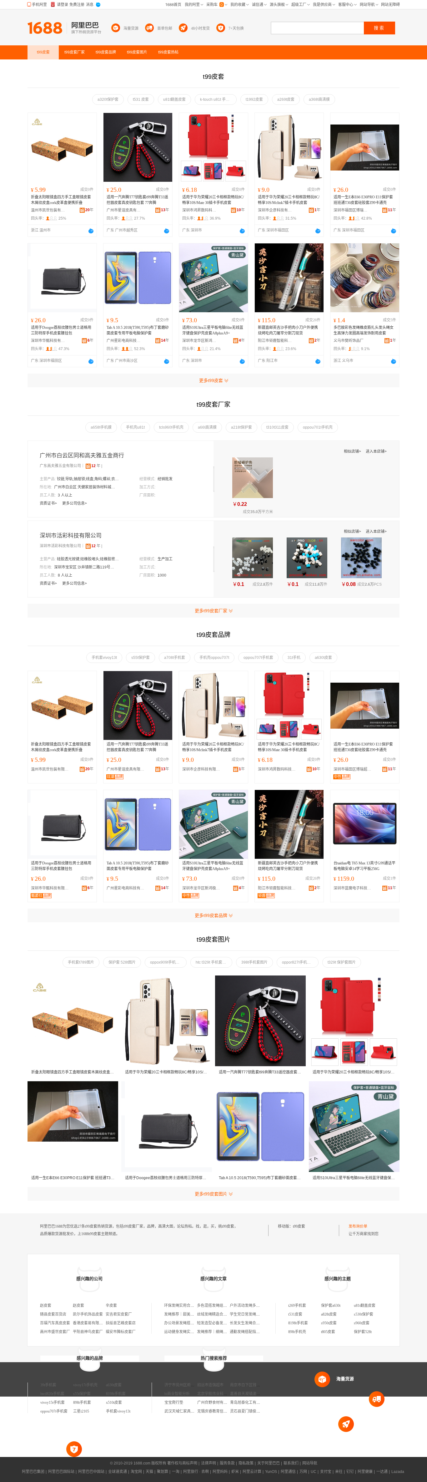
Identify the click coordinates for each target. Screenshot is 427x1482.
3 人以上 (65, 495)
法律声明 (208, 1463)
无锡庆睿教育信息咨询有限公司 (223, 1411)
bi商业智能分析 (177, 1394)
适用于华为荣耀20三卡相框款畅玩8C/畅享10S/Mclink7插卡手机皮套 (288, 200)
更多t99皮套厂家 (211, 610)
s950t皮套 (329, 1323)
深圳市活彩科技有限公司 (71, 535)
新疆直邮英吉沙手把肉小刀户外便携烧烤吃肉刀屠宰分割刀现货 (288, 330)
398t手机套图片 (254, 962)
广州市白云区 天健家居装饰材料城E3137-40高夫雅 (85, 487)
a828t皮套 (329, 1314)
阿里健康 (365, 1471)
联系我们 (291, 1463)
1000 (162, 575)
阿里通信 (288, 1471)
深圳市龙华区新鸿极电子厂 (199, 341)
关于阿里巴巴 (268, 1463)
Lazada (397, 1471)
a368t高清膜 (319, 99)
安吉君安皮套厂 (119, 1314)
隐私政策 (246, 1463)
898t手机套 (82, 1402)
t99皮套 (299, 1226)
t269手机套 (297, 1305)
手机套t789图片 (81, 962)
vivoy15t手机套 (52, 1402)
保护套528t (363, 1332)
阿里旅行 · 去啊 (196, 1471)
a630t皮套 (323, 657)
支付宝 (325, 1471)
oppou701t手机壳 (318, 427)
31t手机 (294, 657)
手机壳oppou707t (214, 657)
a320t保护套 (108, 99)
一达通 (382, 1471)
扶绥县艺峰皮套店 (121, 1323)
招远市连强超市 (210, 1385)
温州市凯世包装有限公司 (48, 210)
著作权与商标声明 (182, 1463)
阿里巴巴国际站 (61, 1471)
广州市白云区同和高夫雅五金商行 (82, 455)
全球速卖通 (117, 1471)
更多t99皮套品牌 (211, 915)
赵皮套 (45, 1305)
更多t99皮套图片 (211, 1193)
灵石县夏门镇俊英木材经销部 (254, 1411)
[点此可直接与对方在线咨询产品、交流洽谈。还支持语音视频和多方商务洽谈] (90, 231)
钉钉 (350, 1471)
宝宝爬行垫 (173, 1402)
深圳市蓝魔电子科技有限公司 (354, 888)
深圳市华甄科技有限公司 (48, 341)
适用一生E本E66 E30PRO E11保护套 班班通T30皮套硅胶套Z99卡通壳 (363, 200)
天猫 (149, 1471)
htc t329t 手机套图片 (213, 962)
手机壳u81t (135, 427)
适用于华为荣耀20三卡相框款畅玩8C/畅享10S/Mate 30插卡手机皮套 (213, 200)
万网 (303, 1471)
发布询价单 (358, 1226)
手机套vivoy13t (104, 657)
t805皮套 (328, 1332)
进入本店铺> (376, 451)
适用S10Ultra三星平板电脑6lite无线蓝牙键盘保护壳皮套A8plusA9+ (212, 330)
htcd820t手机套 (52, 1394)
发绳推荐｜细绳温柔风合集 (219, 1332)
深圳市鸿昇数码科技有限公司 (199, 210)
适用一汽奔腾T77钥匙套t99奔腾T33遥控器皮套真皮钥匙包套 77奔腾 (137, 200)
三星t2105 (81, 1411)
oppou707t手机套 (258, 657)
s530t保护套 (363, 1314)
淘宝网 (136, 1471)
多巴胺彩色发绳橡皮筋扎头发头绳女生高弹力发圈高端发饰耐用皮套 (364, 330)
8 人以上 (65, 575)
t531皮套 (295, 1314)
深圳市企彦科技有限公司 (275, 210)
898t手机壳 (297, 1332)
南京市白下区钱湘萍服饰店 (252, 1385)
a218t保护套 (241, 427)
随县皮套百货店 (53, 1314)
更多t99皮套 (211, 380)
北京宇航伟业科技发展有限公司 (223, 1394)
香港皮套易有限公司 (90, 1323)
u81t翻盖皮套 (174, 99)
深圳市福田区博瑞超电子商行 (351, 210)
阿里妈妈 (220, 1471)
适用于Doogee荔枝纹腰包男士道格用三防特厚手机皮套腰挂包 (61, 330)
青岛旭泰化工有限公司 (249, 1402)
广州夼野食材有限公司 (216, 1402)
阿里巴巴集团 (33, 1471)
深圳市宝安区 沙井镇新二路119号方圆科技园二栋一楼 (85, 567)
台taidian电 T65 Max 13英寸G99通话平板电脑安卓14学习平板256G (364, 866)
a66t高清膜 (207, 427)
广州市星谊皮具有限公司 (124, 210)
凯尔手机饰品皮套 (88, 1314)
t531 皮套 (141, 99)
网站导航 (309, 1463)
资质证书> (49, 503)
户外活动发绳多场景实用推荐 (254, 1305)
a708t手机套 (174, 657)
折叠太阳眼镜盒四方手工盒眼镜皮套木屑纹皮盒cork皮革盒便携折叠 (61, 200)
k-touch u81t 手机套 (216, 99)
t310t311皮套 (277, 427)
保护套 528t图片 (122, 962)
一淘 (175, 1471)
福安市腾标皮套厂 (121, 1332)
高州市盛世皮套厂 (55, 1332)
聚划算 (162, 1471)
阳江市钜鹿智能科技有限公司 (275, 341)
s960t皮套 (361, 1323)
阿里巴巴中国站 (91, 1471)
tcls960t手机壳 (171, 427)
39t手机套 (48, 1385)
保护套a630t (330, 1305)
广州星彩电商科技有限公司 (124, 341)
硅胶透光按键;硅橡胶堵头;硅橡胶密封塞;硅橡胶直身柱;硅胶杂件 (88, 559)
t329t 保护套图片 (342, 962)
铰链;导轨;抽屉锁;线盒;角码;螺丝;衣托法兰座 (88, 479)
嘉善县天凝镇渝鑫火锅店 (250, 1394)
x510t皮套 (114, 1402)
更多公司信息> (74, 503)
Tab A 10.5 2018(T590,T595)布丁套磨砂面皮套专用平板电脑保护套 (138, 330)
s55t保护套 (140, 657)
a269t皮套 (285, 99)
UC (313, 1471)
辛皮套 (111, 1305)
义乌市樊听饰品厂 (349, 341)
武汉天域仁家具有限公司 (185, 1411)
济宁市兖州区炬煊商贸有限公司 (190, 1385)
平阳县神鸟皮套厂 (88, 1332)
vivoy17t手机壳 (85, 1385)
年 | (96, 466)
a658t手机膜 (101, 427)
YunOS (271, 1471)
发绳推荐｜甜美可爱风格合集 (188, 1314)
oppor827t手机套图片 (300, 962)
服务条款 (227, 1463)
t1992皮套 (254, 99)
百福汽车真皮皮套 (55, 1323)
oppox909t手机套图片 (168, 962)
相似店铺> (353, 451)
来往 (339, 1471)
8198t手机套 (298, 1323)
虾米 (235, 1471)
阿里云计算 (252, 1471)
